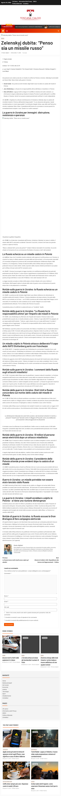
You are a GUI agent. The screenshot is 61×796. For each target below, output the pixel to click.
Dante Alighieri (6, 52)
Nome (6, 596)
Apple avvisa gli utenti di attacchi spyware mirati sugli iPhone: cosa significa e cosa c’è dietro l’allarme (14, 754)
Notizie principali (7, 683)
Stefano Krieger (50, 69)
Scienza (32, 781)
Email (6, 601)
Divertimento (34, 749)
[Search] (58, 30)
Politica (6, 62)
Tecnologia (5, 691)
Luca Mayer (5, 71)
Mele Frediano (16, 758)
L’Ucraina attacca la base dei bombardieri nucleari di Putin (30, 660)
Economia (5, 687)
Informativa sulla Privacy (25, 1)
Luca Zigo (6, 69)
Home (4, 681)
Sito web (6, 607)
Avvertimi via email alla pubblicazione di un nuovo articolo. (21, 620)
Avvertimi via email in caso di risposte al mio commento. (21, 617)
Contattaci (26, 3)
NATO (10, 349)
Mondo (2, 38)
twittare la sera (10, 508)
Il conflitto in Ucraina (34, 92)
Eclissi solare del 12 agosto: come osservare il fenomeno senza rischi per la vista (44, 786)
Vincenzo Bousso (39, 69)
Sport (3, 693)
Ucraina (12, 96)
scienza (4, 689)
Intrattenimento (6, 696)
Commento (7, 573)
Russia (5, 96)
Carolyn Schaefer (15, 69)
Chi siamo (15, 1)
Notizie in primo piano (7, 781)
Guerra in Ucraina (29, 94)
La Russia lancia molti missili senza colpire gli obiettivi (15, 560)
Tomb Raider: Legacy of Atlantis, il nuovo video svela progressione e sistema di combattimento (44, 754)
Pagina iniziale (8, 59)
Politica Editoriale (17, 3)
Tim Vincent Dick (27, 69)
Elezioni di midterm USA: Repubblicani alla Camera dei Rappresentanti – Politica (46, 560)
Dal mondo (5, 685)
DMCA (34, 1)
